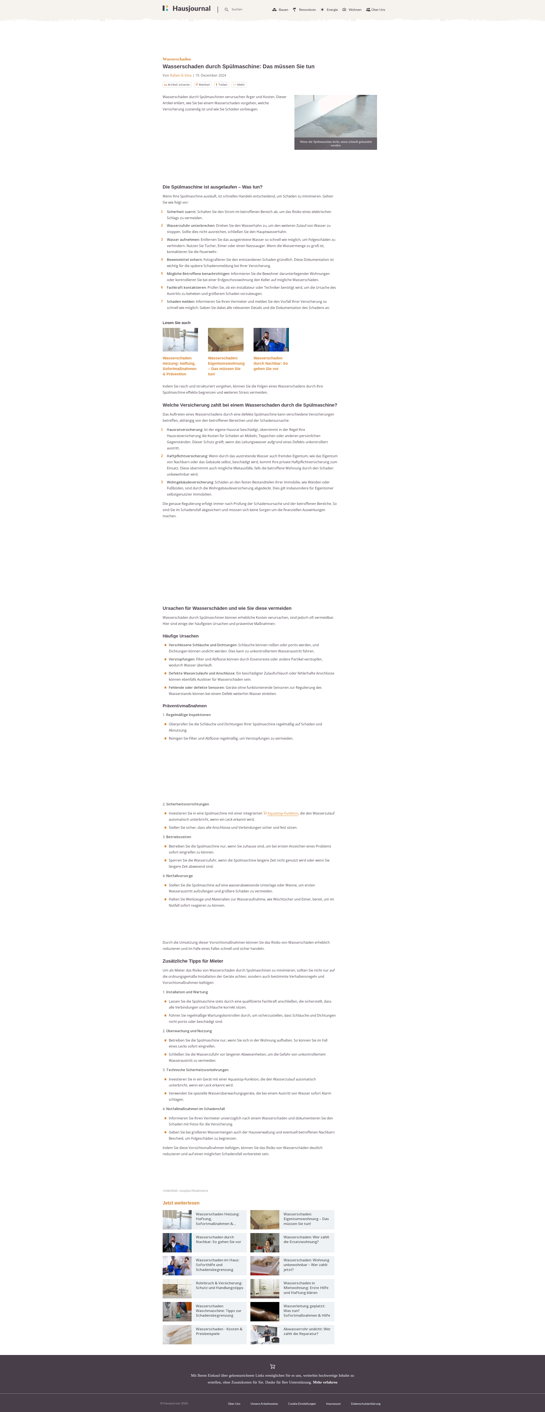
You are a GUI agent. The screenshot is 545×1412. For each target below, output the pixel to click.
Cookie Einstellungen (302, 1403)
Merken (204, 85)
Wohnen (355, 9)
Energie (332, 9)
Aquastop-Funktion (283, 813)
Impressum (333, 1403)
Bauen (283, 9)
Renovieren (307, 9)
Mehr (241, 85)
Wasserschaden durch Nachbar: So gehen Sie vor (271, 363)
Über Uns (378, 9)
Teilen (222, 85)
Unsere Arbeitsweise (264, 1403)
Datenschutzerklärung (365, 1403)
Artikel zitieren (179, 85)
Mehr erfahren (325, 1382)
